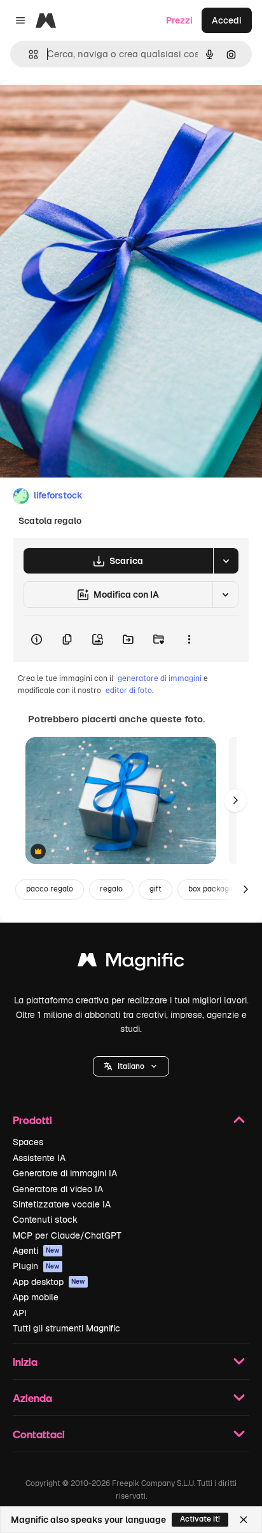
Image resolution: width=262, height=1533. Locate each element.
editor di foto (129, 690)
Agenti (36, 1250)
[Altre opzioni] (189, 639)
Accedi (227, 20)
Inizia (25, 1361)
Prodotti (32, 1120)
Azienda (32, 1398)
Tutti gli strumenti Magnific (66, 1328)
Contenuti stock (45, 1219)
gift (155, 889)
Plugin (36, 1266)
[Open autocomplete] (28, 54)
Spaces (28, 1142)
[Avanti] (235, 800)
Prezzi (179, 20)
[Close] (243, 1519)
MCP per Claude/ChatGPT (67, 1235)
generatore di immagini (160, 678)
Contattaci (39, 1434)
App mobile (36, 1297)
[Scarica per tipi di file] (225, 561)
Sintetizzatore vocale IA (62, 1204)
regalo (111, 889)
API (20, 1313)
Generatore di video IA (58, 1189)
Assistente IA (39, 1158)
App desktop (49, 1282)
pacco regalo (49, 889)
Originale (84, 109)
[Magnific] (131, 963)
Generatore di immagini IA (65, 1173)
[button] (131, 1066)
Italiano (131, 1066)
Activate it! (200, 1519)
